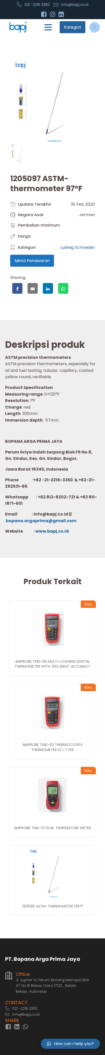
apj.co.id (59, 531)
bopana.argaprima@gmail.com (41, 521)
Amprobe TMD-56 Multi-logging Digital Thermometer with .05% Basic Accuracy (52, 664)
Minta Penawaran (32, 261)
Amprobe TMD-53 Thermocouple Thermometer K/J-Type (52, 747)
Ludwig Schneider (77, 247)
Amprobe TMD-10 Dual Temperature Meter (52, 827)
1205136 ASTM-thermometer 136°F (52, 906)
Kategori (72, 27)
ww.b (44, 531)
